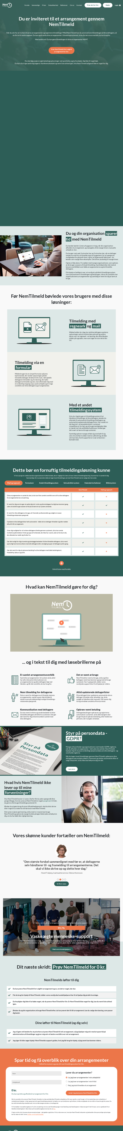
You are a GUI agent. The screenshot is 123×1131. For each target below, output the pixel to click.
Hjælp (108, 5)
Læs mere (71, 769)
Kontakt (79, 5)
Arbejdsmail (16, 1082)
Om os (72, 5)
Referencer (64, 5)
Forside (27, 5)
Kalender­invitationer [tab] (93, 483)
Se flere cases (61, 884)
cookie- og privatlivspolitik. (35, 1114)
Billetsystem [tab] (111, 483)
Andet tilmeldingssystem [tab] (48, 483)
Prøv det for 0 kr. (93, 5)
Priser (44, 5)
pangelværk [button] (47, 801)
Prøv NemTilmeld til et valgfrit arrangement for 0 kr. (61, 50)
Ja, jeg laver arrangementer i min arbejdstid (84, 1078)
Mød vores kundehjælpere (61, 949)
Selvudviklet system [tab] (71, 483)
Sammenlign (36, 5)
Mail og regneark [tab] (13, 483)
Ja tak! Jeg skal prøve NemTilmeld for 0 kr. (82, 1093)
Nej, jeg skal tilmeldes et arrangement (82, 1085)
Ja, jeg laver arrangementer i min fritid (82, 1081)
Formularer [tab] (29, 483)
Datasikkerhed (53, 5)
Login (117, 5)
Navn (14, 1073)
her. (54, 1109)
